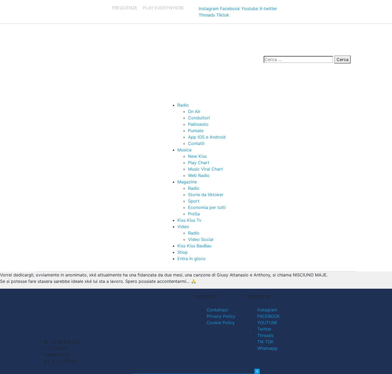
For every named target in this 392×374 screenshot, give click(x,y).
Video (183, 226)
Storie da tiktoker (205, 194)
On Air (194, 111)
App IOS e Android (207, 137)
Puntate (195, 130)
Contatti (196, 143)
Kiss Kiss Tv (189, 220)
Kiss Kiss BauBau (194, 245)
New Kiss (197, 156)
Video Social (200, 239)
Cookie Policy (221, 322)
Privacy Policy (221, 316)
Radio (183, 105)
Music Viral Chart (205, 169)
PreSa (194, 213)
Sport (193, 201)
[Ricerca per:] (298, 59)
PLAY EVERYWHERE (163, 7)
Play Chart (198, 162)
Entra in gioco (191, 258)
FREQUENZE (124, 7)
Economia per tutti (207, 207)
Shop (182, 252)
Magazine (187, 181)
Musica (184, 149)
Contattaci (217, 309)
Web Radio (199, 175)
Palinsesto (198, 124)
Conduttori (199, 117)
